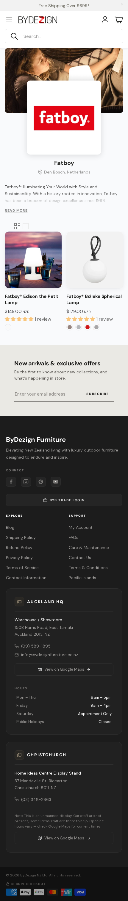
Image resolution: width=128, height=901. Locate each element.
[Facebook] (11, 482)
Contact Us (80, 557)
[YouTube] (56, 482)
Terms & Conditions (88, 567)
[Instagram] (26, 482)
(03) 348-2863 (36, 799)
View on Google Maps (64, 669)
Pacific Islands (82, 577)
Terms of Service (22, 567)
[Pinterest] (41, 482)
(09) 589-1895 (36, 646)
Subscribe (97, 394)
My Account (81, 527)
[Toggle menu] (9, 19)
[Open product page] (33, 260)
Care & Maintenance (89, 547)
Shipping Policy (21, 537)
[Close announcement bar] (122, 4)
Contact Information (26, 577)
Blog (10, 527)
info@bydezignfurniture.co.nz (49, 654)
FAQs (73, 537)
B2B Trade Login (67, 500)
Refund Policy (19, 547)
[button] (64, 36)
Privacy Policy (19, 557)
